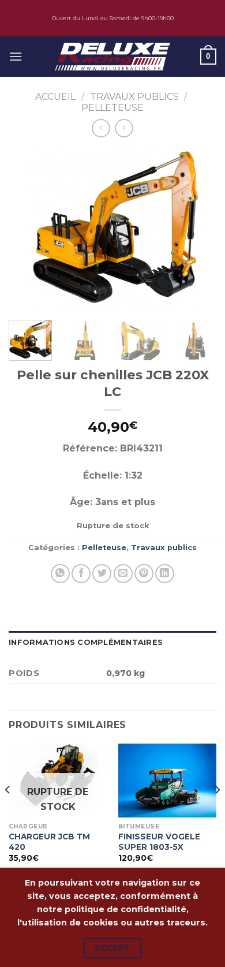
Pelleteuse (112, 107)
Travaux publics (134, 96)
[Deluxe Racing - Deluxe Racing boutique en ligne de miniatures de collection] (112, 56)
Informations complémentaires (86, 642)
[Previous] (27, 228)
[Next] (197, 228)
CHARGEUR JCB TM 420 (49, 842)
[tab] (112, 642)
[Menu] (15, 56)
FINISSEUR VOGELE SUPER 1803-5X (159, 842)
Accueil (55, 96)
